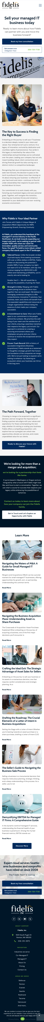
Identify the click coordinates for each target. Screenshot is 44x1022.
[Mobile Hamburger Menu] (40, 5)
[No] (39, 1015)
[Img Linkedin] (19, 919)
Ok (22, 1019)
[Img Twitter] (30, 919)
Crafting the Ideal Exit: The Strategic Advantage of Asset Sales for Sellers (21, 670)
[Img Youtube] (25, 919)
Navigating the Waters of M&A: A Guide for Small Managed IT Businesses (20, 566)
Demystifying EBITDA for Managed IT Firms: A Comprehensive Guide (21, 819)
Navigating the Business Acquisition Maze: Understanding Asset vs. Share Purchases (21, 619)
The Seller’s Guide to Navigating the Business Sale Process (21, 769)
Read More (6, 588)
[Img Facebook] (14, 919)
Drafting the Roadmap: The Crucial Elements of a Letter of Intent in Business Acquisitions (21, 720)
